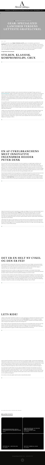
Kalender (22, 10)
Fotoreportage (14, 10)
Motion (27, 10)
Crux (7, 410)
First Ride (13, 410)
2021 (2, 410)
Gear (31, 10)
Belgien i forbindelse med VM (18, 43)
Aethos (19, 212)
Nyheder (7, 10)
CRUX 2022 (10, 410)
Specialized (3, 44)
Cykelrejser (36, 10)
